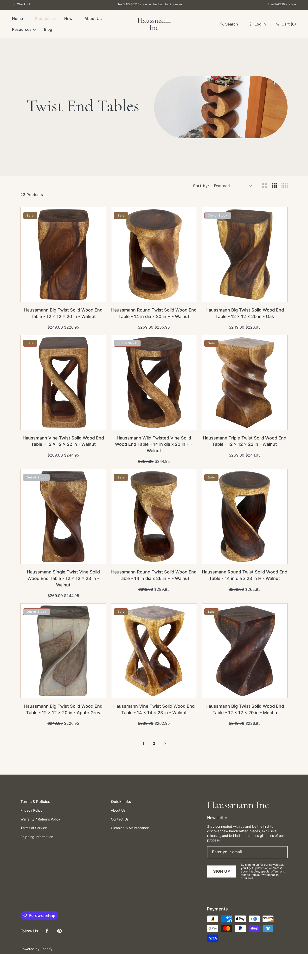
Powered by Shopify (36, 949)
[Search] (223, 24)
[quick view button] (31, 296)
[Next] (164, 743)
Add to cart (73, 295)
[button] (229, 24)
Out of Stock (254, 295)
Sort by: (201, 185)
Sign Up (221, 871)
